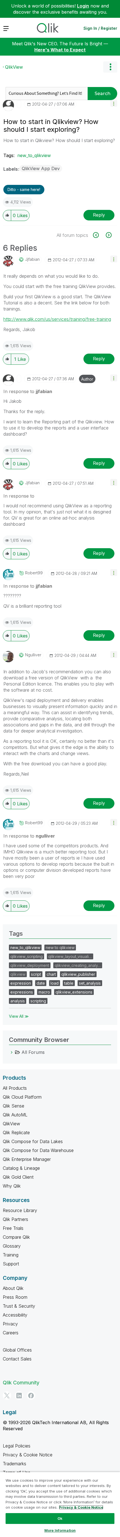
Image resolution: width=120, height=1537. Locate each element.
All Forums (33, 1052)
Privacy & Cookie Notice (27, 1454)
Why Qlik (12, 1186)
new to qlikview (60, 947)
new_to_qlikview (34, 155)
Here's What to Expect (60, 50)
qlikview (17, 974)
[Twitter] (7, 1395)
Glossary (12, 1246)
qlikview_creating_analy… (78, 965)
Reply (99, 215)
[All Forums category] (12, 1052)
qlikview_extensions (74, 992)
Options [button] (110, 67)
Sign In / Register (100, 28)
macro (44, 992)
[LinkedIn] (19, 1395)
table (68, 983)
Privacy (10, 1324)
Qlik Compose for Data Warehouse (38, 1150)
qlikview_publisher (78, 974)
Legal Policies (16, 1446)
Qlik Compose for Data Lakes (33, 1141)
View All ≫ (19, 1016)
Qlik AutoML (15, 1115)
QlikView (14, 67)
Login (83, 6)
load (55, 983)
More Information (60, 1530)
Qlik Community (21, 1382)
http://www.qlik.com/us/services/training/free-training (57, 319)
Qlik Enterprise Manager (27, 1159)
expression (20, 983)
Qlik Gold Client (18, 1177)
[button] (113, 103)
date (41, 983)
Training (10, 1255)
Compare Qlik (16, 1237)
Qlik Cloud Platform (22, 1097)
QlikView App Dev (41, 168)
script (36, 974)
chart (51, 974)
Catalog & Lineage (21, 1168)
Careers (10, 1332)
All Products (15, 1088)
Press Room (15, 1297)
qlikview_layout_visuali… (70, 956)
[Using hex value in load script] (108, 235)
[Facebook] (31, 1395)
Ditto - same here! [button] (24, 189)
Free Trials (13, 1228)
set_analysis (90, 983)
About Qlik (13, 1288)
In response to (27, 391)
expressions (21, 992)
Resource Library (20, 1210)
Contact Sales (17, 1359)
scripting (38, 1001)
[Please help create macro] (99, 235)
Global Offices (17, 1350)
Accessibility (15, 1315)
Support (11, 1264)
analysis (17, 1001)
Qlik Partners (15, 1219)
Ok (60, 1518)
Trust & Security (19, 1306)
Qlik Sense (13, 1106)
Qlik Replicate (16, 1132)
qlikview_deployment (29, 965)
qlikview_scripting (26, 956)
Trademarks (14, 1463)
